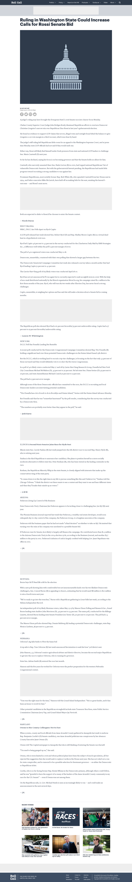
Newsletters (69, 879)
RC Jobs (85, 877)
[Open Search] (120, 2)
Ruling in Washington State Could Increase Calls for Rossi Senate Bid (65, 22)
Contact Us (77, 875)
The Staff (77, 879)
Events (67, 877)
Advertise (86, 875)
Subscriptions (87, 879)
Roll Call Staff (25, 108)
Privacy (76, 877)
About (67, 875)
